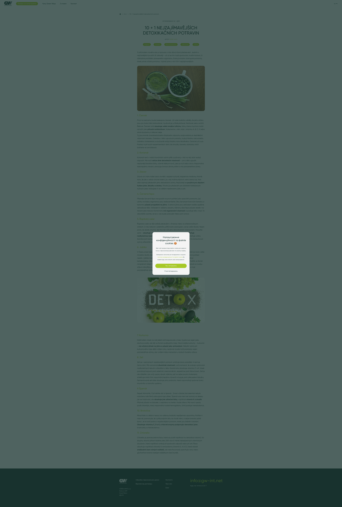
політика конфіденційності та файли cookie (169, 257)
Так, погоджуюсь (171, 266)
